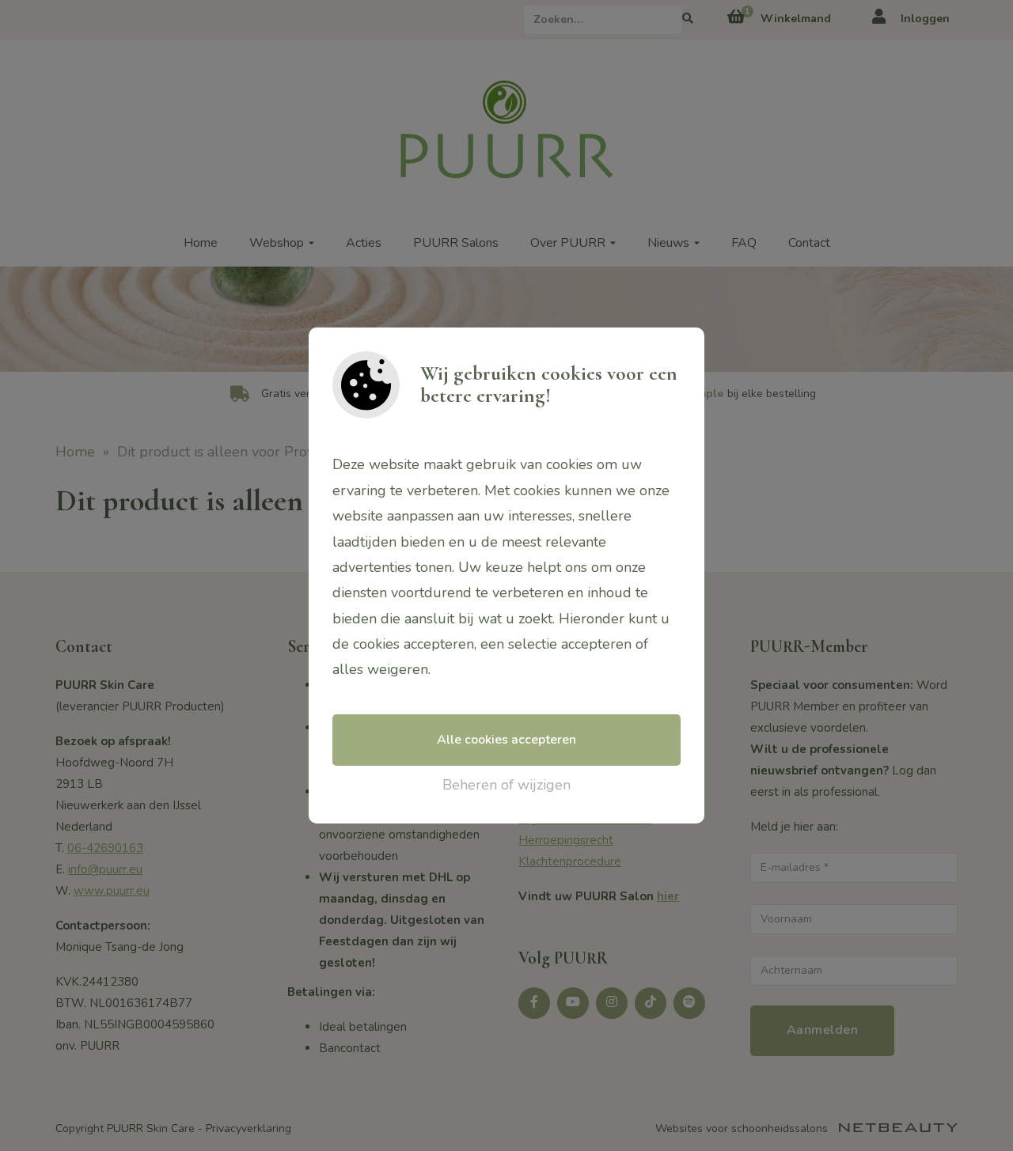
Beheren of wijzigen (506, 784)
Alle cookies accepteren (506, 739)
